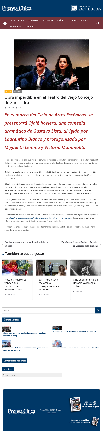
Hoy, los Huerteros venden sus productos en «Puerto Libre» (15, 284)
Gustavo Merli (22, 108)
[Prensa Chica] (5, 23)
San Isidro (17, 91)
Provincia (48, 20)
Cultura (72, 20)
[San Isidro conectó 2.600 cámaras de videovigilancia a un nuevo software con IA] (6, 343)
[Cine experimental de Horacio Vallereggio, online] (85, 261)
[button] (23, 20)
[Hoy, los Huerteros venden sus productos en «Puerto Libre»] (17, 261)
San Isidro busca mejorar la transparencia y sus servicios (50, 284)
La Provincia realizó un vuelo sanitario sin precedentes (75, 331)
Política (61, 20)
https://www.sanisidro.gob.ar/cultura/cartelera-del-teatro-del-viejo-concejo (40, 218)
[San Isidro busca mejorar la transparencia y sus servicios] (51, 261)
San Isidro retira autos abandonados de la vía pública (26, 244)
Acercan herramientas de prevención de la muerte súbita (76, 348)
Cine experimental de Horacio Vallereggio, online (85, 283)
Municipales (16, 20)
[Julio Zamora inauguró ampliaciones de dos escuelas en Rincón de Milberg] (6, 329)
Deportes (85, 20)
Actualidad (15, 26)
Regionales (34, 20)
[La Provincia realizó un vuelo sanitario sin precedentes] (57, 328)
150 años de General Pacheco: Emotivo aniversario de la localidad (79, 244)
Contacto (29, 26)
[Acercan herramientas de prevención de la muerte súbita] (57, 343)
